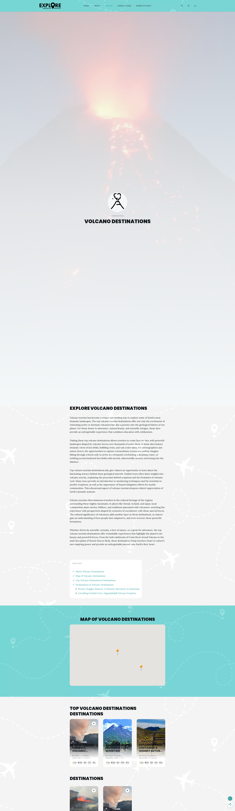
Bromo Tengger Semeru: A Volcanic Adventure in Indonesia (108, 588)
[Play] (94, 723)
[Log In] (188, 5)
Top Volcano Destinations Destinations (96, 580)
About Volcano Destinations (90, 571)
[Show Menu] (195, 6)
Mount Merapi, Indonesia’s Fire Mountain (117, 748)
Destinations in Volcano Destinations (94, 584)
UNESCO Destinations (77, 755)
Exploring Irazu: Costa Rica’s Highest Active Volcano (150, 748)
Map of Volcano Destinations (90, 575)
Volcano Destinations (86, 755)
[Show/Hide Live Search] (181, 5)
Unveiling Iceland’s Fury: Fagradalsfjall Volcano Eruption (107, 593)
